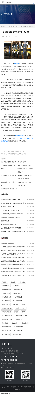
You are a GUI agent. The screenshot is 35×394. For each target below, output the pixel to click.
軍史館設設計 (19, 319)
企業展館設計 (6, 285)
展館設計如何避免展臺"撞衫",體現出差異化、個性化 (13, 257)
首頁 (10, 26)
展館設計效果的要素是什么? (9, 189)
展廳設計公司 (6, 293)
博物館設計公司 (6, 297)
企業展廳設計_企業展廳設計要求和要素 (12, 213)
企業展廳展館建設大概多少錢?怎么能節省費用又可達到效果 (13, 264)
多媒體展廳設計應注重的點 (8, 175)
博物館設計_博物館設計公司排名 (10, 217)
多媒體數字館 (17, 334)
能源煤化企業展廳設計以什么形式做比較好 (13, 261)
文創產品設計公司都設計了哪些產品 (11, 228)
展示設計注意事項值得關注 (8, 162)
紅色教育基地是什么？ (7, 206)
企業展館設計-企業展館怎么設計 (10, 210)
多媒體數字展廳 (18, 326)
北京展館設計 (6, 300)
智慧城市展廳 (6, 334)
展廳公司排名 (6, 304)
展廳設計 (4, 282)
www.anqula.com (5, 393)
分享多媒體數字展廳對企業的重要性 (16, 154)
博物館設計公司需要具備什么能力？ (11, 199)
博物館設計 (22, 282)
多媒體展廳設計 (6, 326)
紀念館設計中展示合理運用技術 (8, 183)
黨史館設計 (5, 323)
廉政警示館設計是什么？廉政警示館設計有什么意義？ (13, 203)
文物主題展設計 (6, 312)
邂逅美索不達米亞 (21, 308)
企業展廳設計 (18, 289)
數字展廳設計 (18, 330)
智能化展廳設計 (6, 289)
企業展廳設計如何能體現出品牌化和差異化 (13, 268)
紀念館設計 (15, 323)
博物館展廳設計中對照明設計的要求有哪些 (13, 271)
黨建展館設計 (5, 221)
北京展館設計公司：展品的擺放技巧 (25, 170)
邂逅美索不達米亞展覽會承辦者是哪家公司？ (13, 231)
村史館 (23, 312)
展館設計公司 (17, 293)
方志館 (16, 312)
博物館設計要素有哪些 (7, 243)
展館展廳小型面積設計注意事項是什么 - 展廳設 (25, 177)
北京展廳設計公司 (7, 315)
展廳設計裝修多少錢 (21, 315)
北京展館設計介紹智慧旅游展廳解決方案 (12, 275)
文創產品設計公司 (7, 308)
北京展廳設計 (18, 297)
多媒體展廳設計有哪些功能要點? (15, 151)
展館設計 (13, 282)
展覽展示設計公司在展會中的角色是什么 (25, 183)
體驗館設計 (25, 323)
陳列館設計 (16, 285)
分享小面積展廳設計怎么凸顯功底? (8, 167)
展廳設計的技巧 (22, 162)
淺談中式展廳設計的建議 (24, 165)
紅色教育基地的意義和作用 (8, 224)
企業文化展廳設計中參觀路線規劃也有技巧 (13, 247)
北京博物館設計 (17, 300)
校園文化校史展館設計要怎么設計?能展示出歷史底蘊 (13, 254)
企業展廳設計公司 (20, 135)
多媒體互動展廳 (6, 330)
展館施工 (15, 304)
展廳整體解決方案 (7, 319)
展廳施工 (24, 304)
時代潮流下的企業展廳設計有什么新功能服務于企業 (13, 250)
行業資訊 (15, 26)
